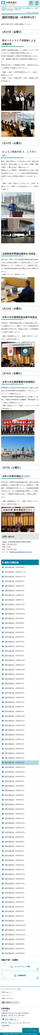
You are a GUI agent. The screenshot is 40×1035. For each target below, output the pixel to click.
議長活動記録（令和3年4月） (15, 855)
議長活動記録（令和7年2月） (15, 651)
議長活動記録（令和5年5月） (15, 744)
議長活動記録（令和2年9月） (15, 888)
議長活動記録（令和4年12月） (15, 767)
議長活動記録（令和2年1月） (15, 921)
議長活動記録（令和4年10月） (15, 776)
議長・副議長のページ (28, 8)
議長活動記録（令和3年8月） (15, 842)
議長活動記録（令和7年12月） (15, 604)
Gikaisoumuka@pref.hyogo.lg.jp (20, 552)
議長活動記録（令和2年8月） (15, 893)
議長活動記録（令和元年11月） (16, 930)
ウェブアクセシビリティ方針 (11, 989)
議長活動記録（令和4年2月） (15, 814)
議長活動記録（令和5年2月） (15, 758)
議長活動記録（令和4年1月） (15, 818)
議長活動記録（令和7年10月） (15, 614)
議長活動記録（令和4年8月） (15, 786)
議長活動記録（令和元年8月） (15, 944)
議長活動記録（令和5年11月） (15, 721)
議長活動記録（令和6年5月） (15, 693)
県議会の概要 (18, 8)
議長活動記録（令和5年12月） (15, 716)
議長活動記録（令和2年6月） (15, 902)
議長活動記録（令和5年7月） (15, 739)
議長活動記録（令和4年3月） (15, 809)
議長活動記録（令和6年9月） (15, 674)
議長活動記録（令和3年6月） (15, 851)
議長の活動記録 (12, 562)
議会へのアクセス (8, 998)
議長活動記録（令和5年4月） (15, 749)
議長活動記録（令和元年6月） (15, 953)
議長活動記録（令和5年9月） (15, 730)
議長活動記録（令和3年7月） (15, 846)
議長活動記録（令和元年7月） (15, 948)
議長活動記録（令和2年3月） (15, 911)
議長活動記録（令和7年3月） (15, 646)
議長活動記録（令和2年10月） (15, 883)
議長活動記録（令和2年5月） (15, 907)
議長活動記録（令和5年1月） (15, 762)
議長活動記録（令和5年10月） (15, 725)
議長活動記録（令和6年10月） (15, 670)
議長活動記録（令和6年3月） (15, 702)
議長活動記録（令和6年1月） (15, 711)
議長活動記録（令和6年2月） (15, 707)
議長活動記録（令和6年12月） (15, 660)
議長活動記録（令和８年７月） (16, 572)
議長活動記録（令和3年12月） (15, 823)
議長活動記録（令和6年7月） (15, 683)
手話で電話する (10, 1019)
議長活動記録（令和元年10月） (16, 934)
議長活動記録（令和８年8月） (15, 567)
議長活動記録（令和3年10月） (15, 832)
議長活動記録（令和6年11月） (15, 665)
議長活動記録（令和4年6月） (15, 795)
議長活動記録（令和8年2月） (15, 595)
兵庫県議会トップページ (7, 8)
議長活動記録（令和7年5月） (15, 637)
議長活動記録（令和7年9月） (15, 618)
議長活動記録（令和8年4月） (15, 586)
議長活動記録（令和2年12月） (15, 874)
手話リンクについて (14, 1023)
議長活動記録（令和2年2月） (15, 916)
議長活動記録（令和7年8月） (15, 623)
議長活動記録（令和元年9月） (15, 939)
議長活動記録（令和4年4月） (15, 804)
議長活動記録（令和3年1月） (15, 869)
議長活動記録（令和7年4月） (15, 642)
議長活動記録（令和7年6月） (15, 632)
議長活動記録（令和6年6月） (15, 688)
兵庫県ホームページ (11, 1002)
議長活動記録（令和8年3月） (15, 590)
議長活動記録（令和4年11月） (15, 772)
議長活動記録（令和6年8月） (15, 679)
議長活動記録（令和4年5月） (15, 800)
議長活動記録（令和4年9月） (15, 781)
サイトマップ (6, 995)
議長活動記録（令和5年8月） (15, 735)
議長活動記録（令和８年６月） (16, 576)
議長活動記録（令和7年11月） (15, 609)
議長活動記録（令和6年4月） (15, 697)
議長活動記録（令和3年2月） (15, 865)
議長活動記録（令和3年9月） (15, 837)
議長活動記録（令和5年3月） (15, 753)
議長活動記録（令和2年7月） (15, 897)
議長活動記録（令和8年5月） (15, 581)
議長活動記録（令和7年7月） (15, 628)
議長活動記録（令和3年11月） (15, 828)
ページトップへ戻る (30, 1030)
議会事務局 (5, 1025)
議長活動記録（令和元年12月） (16, 925)
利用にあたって (7, 992)
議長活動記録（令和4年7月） (15, 790)
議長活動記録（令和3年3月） (15, 860)
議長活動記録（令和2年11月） (15, 879)
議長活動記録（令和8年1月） (15, 600)
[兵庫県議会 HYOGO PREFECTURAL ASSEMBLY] (9, 3)
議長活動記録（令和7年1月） (15, 656)
